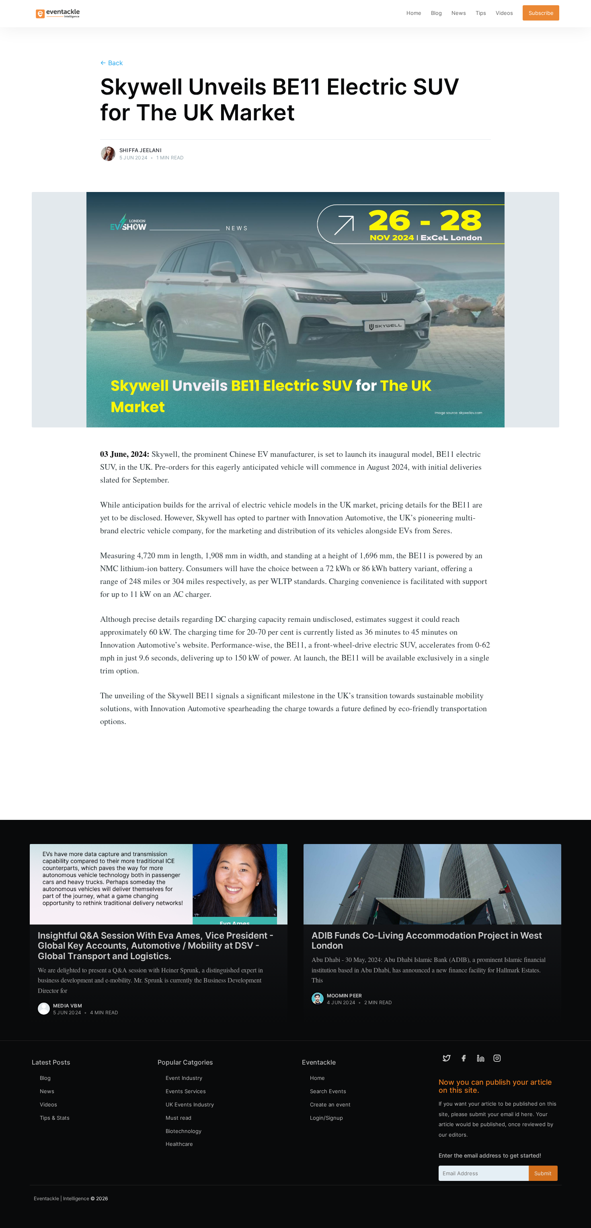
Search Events (328, 1091)
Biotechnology (183, 1131)
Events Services (186, 1091)
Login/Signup (326, 1117)
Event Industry (184, 1078)
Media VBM (67, 1006)
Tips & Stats (55, 1117)
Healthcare (179, 1144)
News (458, 13)
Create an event (330, 1104)
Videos (504, 13)
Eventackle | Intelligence (61, 1198)
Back (111, 63)
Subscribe (541, 13)
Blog (436, 13)
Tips (481, 13)
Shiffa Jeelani (140, 150)
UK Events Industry (190, 1104)
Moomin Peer (344, 996)
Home (413, 13)
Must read (178, 1117)
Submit (543, 1173)
